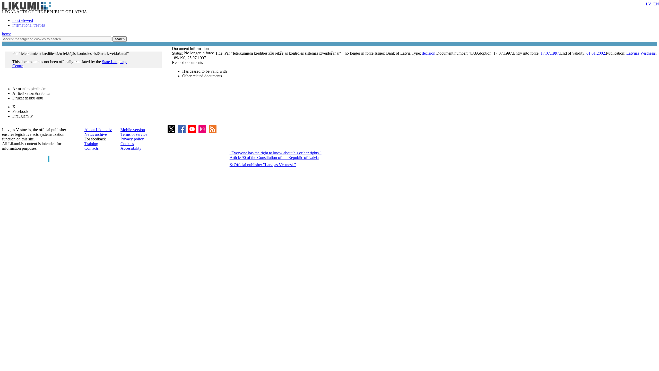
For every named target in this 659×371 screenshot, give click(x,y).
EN (656, 4)
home (6, 34)
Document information (191, 48)
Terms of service (133, 134)
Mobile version (132, 130)
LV (648, 4)
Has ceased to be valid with (204, 71)
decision (428, 53)
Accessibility (130, 148)
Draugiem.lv (22, 116)
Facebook (20, 111)
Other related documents (202, 76)
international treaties (28, 25)
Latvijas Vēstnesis (641, 53)
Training (91, 143)
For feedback (95, 139)
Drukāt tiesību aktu (27, 98)
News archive (95, 134)
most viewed (22, 20)
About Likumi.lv (98, 130)
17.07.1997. (550, 53)
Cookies (127, 143)
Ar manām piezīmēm (29, 89)
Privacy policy (132, 139)
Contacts (91, 148)
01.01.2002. (596, 53)
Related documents (187, 62)
